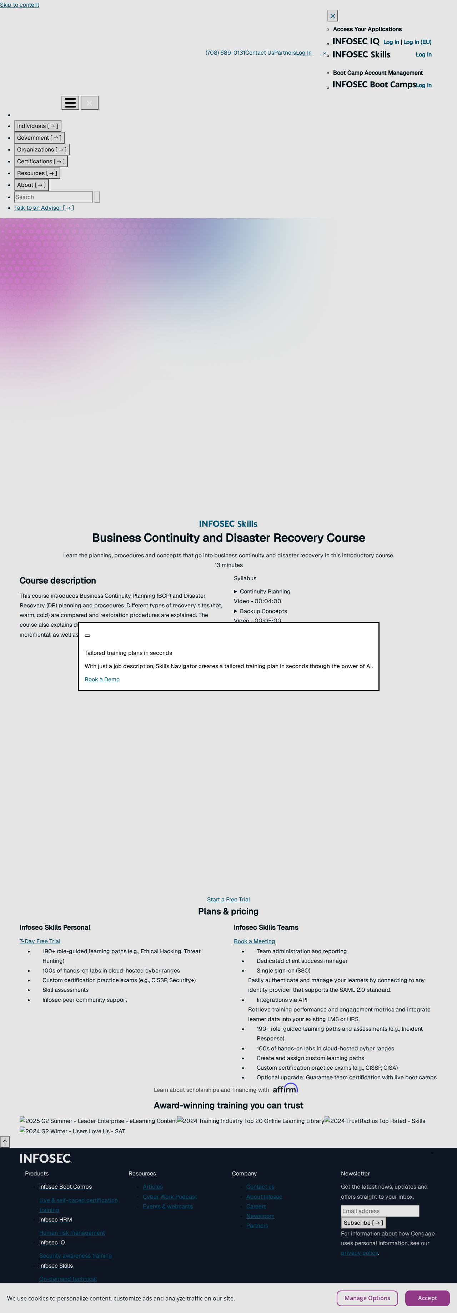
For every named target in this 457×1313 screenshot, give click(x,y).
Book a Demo (146, 679)
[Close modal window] (87, 636)
